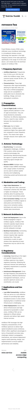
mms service (7, 352)
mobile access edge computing (21, 354)
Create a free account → (13, 9)
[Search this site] (22, 16)
